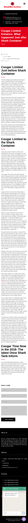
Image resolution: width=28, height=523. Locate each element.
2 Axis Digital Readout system (11, 480)
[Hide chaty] (24, 519)
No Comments (6, 60)
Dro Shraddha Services (17, 519)
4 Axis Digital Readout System (11, 484)
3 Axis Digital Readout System (11, 482)
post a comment (9, 419)
